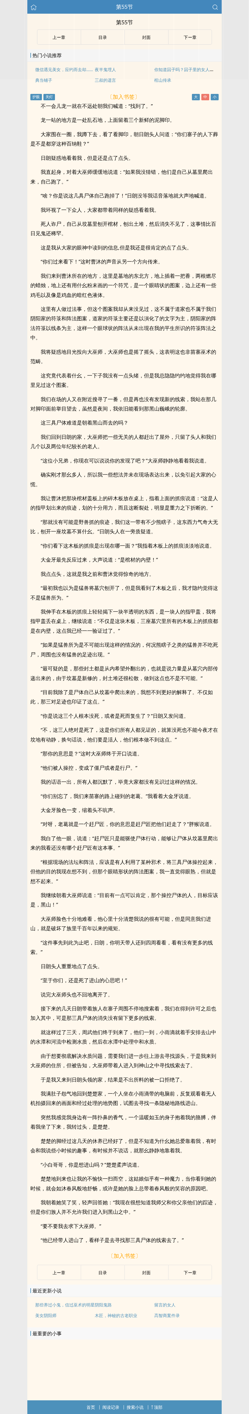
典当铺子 (43, 80)
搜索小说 (135, 1407)
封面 (146, 1272)
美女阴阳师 (45, 1315)
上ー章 (59, 1272)
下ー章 (190, 1272)
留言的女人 (165, 1305)
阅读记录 (110, 1407)
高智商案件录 (167, 1315)
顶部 (158, 1407)
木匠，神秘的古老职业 (116, 1315)
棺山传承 (162, 80)
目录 (102, 1272)
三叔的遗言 (105, 80)
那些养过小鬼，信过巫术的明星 (65, 1305)
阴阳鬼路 (103, 1305)
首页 (91, 1407)
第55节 (124, 6)
